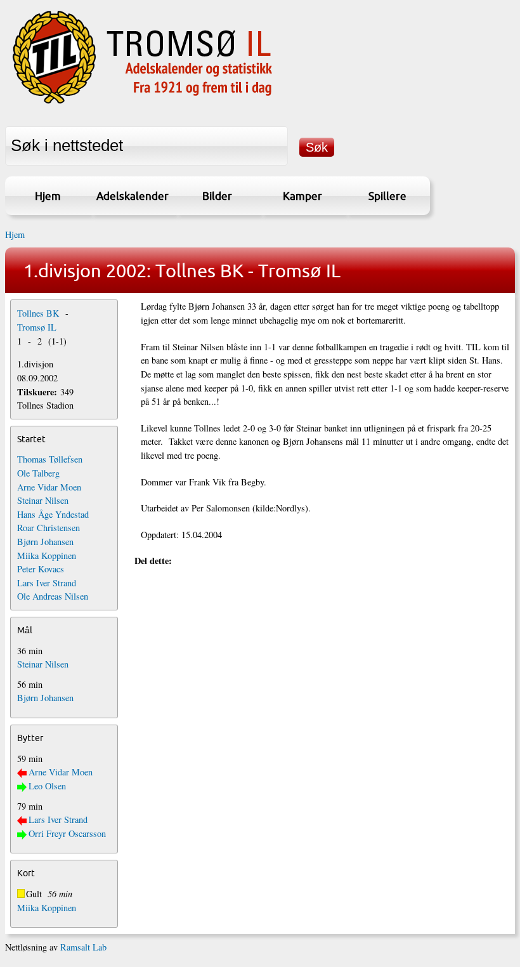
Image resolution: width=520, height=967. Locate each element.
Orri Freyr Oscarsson (67, 833)
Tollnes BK (38, 313)
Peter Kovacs (40, 569)
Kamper (302, 196)
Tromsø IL (36, 327)
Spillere (387, 196)
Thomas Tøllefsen (49, 459)
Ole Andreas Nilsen (52, 596)
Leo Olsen (47, 786)
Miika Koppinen (46, 555)
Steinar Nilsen (42, 500)
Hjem (48, 196)
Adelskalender (132, 196)
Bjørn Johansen (45, 542)
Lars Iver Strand (46, 583)
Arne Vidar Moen (49, 487)
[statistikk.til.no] (142, 104)
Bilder (217, 196)
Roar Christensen (48, 528)
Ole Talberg (38, 473)
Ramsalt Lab (83, 947)
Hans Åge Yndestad (53, 514)
